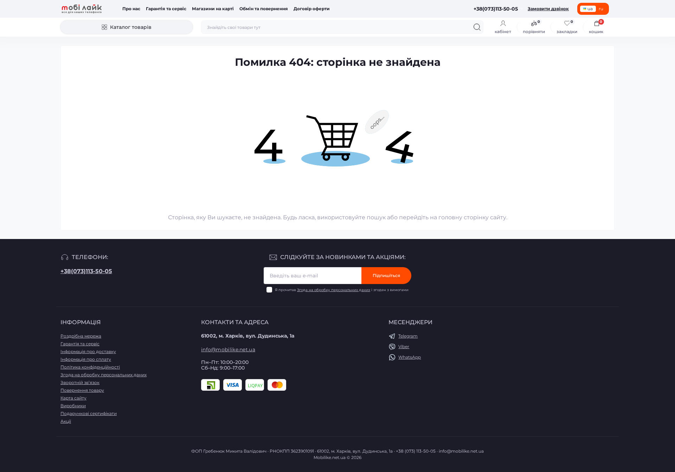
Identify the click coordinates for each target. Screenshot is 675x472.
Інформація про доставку (88, 351)
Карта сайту (73, 398)
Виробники (73, 405)
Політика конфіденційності (90, 367)
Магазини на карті (213, 8)
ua (590, 8)
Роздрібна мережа (80, 336)
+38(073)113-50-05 (86, 271)
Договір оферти (312, 8)
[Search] (477, 27)
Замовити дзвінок (548, 8)
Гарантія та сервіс (166, 8)
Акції (65, 421)
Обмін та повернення (263, 8)
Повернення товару (82, 390)
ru (601, 8)
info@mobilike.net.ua (228, 349)
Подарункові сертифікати (88, 413)
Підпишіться (386, 275)
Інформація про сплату (85, 359)
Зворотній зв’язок (79, 382)
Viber (403, 346)
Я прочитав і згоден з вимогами (342, 290)
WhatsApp (409, 357)
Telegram (408, 336)
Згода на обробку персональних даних (333, 290)
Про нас (131, 8)
